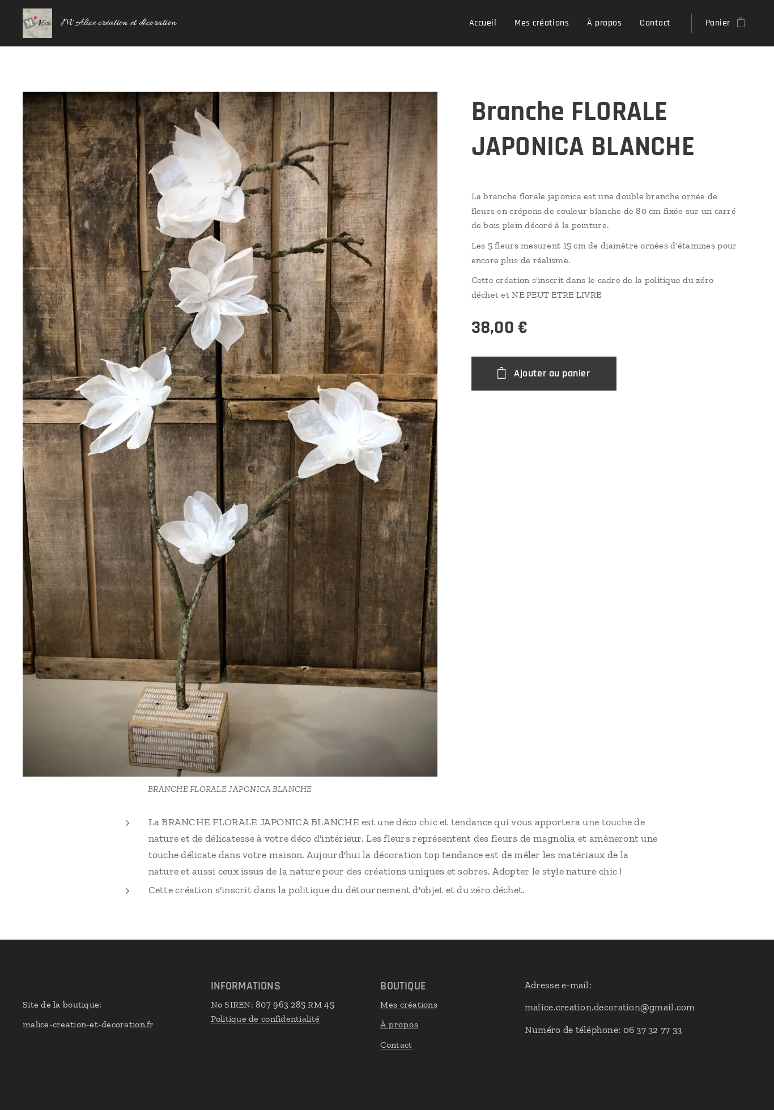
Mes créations (408, 1004)
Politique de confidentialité (265, 1018)
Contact (396, 1044)
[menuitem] (485, 23)
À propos (399, 1024)
